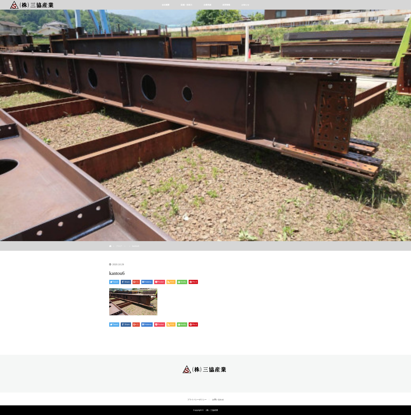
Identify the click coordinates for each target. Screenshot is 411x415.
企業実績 (207, 5)
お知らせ (245, 5)
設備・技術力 (186, 5)
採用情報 (226, 5)
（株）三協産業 (211, 410)
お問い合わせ (218, 400)
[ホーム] (110, 242)
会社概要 (166, 5)
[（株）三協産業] (205, 371)
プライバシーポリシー (197, 400)
